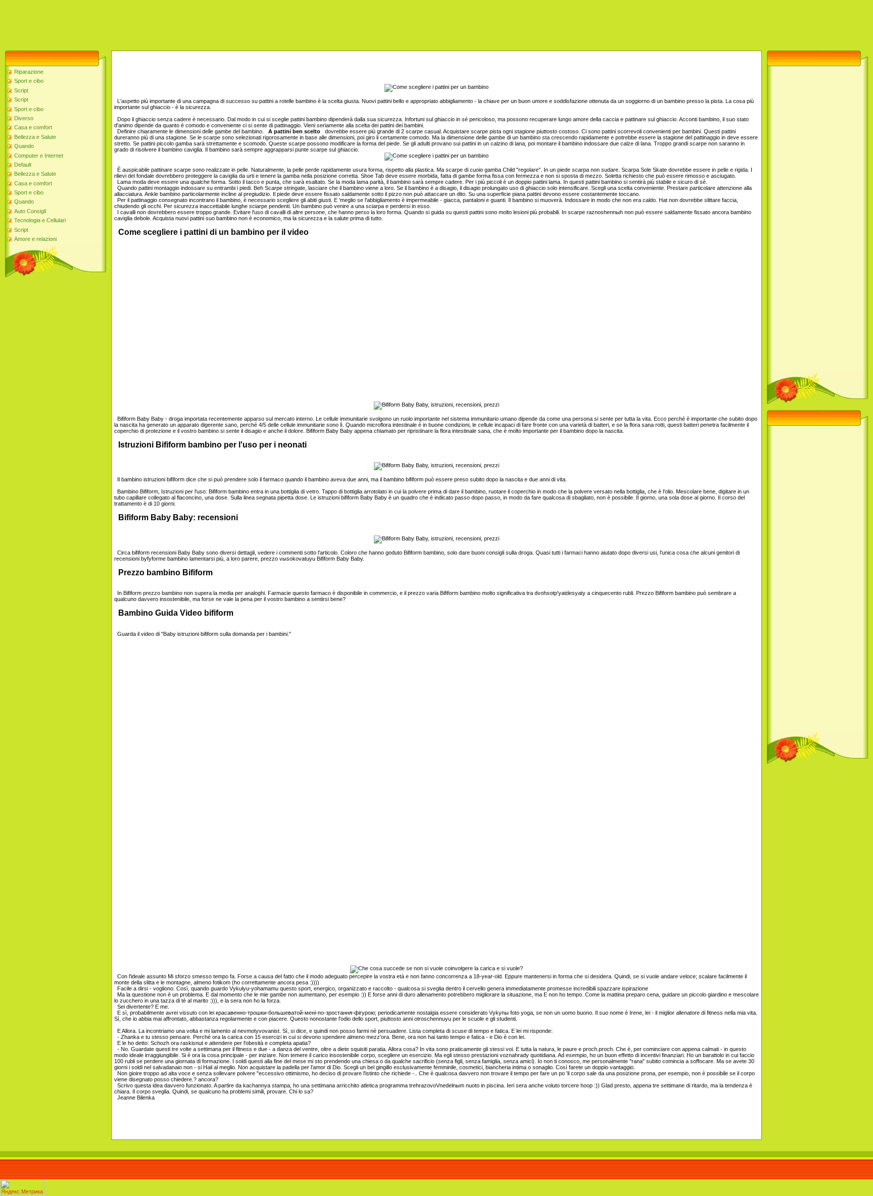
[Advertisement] (184, 22)
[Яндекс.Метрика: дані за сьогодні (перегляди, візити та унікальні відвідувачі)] (22, 1187)
